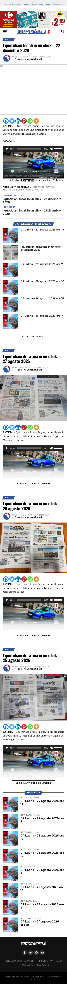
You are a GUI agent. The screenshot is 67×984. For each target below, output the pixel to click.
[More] (36, 121)
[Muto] (51, 148)
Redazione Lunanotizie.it (28, 59)
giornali (39, 187)
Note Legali (27, 965)
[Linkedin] (18, 121)
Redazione (43, 965)
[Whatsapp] (30, 121)
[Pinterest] (24, 121)
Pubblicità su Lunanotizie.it (20, 961)
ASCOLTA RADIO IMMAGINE (33, 4)
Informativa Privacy (50, 961)
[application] (33, 149)
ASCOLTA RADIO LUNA (13, 4)
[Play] (6, 148)
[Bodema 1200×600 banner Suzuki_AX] (33, 181)
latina (51, 187)
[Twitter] (12, 121)
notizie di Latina (14, 190)
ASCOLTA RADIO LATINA (53, 4)
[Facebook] (6, 121)
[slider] (58, 148)
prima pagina (35, 190)
